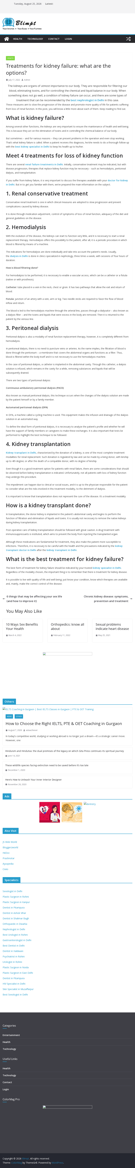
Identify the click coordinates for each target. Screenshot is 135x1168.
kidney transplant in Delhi (62, 550)
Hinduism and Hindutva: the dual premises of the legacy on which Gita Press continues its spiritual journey (64, 751)
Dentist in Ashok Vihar (14, 913)
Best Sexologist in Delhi (15, 994)
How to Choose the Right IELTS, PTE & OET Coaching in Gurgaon (64, 723)
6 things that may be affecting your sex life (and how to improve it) (34, 599)
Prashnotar (8, 858)
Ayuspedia (8, 863)
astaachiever (32, 730)
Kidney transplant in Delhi (21, 452)
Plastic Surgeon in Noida (16, 967)
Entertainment (11, 1035)
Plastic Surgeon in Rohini (16, 896)
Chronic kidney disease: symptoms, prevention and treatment (106, 599)
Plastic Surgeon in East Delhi (18, 972)
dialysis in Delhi (19, 256)
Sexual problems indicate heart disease (112, 626)
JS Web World (10, 841)
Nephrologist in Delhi (14, 929)
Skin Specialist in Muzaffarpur (18, 989)
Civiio (5, 869)
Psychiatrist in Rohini (14, 956)
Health (17, 38)
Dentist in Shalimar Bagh (16, 918)
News (9, 716)
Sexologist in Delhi (12, 891)
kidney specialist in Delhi (107, 567)
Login (68, 38)
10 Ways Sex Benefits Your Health (22, 626)
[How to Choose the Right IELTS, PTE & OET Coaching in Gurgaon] (67, 709)
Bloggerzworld (10, 847)
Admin (27, 79)
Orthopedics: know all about (67, 626)
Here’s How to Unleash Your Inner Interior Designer (33, 779)
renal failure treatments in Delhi (44, 164)
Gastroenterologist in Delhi (17, 940)
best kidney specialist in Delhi (32, 146)
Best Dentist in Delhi (14, 945)
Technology (35, 38)
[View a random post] (128, 39)
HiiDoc (6, 852)
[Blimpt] (7, 39)
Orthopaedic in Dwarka (15, 923)
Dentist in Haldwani (13, 951)
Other (19, 716)
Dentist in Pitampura (14, 907)
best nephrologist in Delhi (87, 100)
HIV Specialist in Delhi (14, 983)
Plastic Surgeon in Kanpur (16, 902)
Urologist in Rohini (12, 961)
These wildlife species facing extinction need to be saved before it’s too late (46, 765)
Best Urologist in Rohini (15, 934)
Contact (54, 38)
